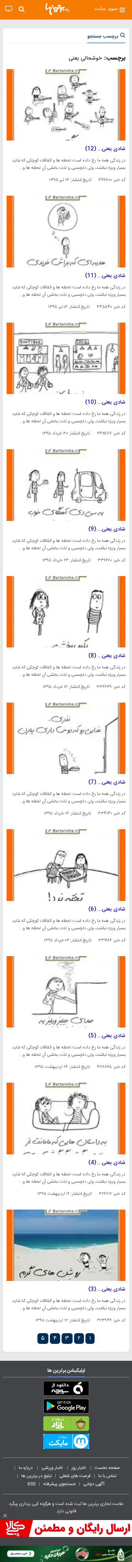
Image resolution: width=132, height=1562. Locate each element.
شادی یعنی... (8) (106, 656)
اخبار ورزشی (52, 1468)
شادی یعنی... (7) (106, 782)
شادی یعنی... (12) (105, 149)
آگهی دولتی (93, 1484)
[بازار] (66, 1425)
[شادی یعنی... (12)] (66, 105)
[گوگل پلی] (66, 1407)
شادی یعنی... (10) (105, 402)
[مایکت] (66, 1443)
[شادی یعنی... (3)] (66, 1245)
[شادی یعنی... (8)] (66, 611)
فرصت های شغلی (75, 1476)
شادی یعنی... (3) (106, 1289)
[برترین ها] (57, 9)
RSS (31, 1484)
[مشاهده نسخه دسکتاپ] (8, 9)
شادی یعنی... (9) (106, 529)
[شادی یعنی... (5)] (66, 991)
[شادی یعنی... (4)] (66, 1118)
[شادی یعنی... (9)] (66, 485)
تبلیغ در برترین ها (36, 1476)
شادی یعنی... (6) (106, 909)
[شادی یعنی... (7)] (66, 738)
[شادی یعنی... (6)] (66, 865)
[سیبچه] (66, 1390)
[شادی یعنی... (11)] (66, 231)
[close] (5, 1515)
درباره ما (26, 1468)
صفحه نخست (107, 1468)
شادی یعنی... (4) (106, 1163)
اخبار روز (79, 1468)
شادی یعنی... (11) (105, 276)
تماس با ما (107, 1476)
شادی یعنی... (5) (106, 1036)
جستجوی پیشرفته (59, 1484)
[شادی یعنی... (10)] (66, 358)
